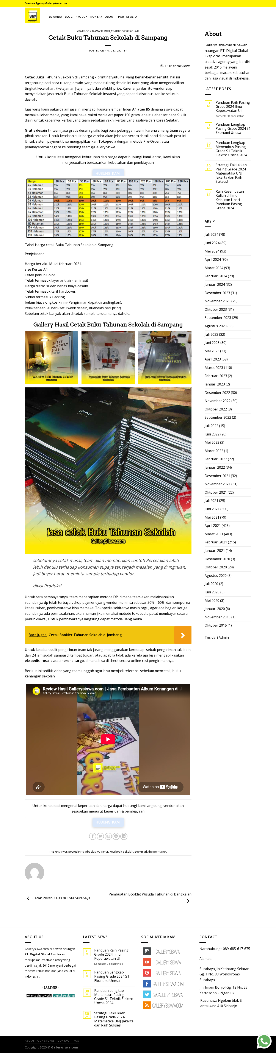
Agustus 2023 (216, 326)
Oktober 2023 (216, 309)
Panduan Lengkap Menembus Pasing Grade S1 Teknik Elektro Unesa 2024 (231, 149)
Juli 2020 (211, 583)
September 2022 (218, 417)
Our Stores (46, 1040)
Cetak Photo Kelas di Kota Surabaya (61, 898)
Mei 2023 (212, 351)
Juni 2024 (212, 242)
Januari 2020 (215, 608)
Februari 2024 (216, 276)
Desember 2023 (217, 292)
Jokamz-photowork (39, 995)
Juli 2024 (211, 234)
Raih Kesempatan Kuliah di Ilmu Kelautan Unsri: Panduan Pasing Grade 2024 (230, 199)
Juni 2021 (212, 509)
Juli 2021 (211, 500)
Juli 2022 (211, 425)
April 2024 (213, 259)
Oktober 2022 (216, 409)
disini (29, 120)
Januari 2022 (215, 467)
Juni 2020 (212, 592)
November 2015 (218, 617)
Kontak (96, 17)
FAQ (76, 1040)
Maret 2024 (214, 267)
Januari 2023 (215, 384)
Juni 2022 (212, 434)
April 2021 (213, 525)
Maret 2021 (214, 534)
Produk (82, 17)
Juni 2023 (212, 342)
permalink (159, 851)
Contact (64, 1040)
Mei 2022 (212, 442)
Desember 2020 (217, 559)
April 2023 (213, 359)
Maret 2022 (214, 450)
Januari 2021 (215, 550)
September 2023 (218, 317)
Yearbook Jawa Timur (93, 31)
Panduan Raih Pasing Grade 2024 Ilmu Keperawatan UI (233, 106)
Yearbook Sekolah (125, 31)
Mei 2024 (212, 251)
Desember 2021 (217, 475)
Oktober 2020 (216, 567)
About (110, 17)
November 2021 (218, 484)
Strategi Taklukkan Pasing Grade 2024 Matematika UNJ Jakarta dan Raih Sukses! (231, 173)
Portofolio (127, 17)
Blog (69, 17)
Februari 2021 (216, 542)
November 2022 (218, 400)
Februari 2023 (216, 375)
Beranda (55, 17)
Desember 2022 (217, 392)
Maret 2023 (214, 367)
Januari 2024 (215, 284)
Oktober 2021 (216, 492)
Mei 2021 (212, 517)
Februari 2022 (216, 459)
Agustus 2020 (216, 575)
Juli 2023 (211, 334)
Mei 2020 (212, 600)
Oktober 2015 (216, 625)
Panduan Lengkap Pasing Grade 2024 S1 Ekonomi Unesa (233, 128)
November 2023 (218, 301)
